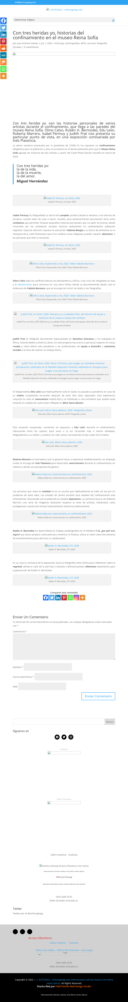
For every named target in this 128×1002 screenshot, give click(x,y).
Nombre (18, 667)
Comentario (20, 631)
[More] (82, 597)
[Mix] (3, 62)
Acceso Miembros (40, 938)
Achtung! (59, 43)
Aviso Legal (87, 950)
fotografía (102, 43)
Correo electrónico (23, 676)
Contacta (72, 854)
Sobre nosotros (59, 854)
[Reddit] (3, 48)
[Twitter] (52, 597)
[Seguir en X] (22, 931)
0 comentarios (31, 47)
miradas (17, 47)
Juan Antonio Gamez (27, 43)
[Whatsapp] (70, 597)
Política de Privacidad (68, 950)
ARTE (83, 43)
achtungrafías (72, 43)
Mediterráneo (25, 284)
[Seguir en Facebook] (15, 931)
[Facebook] (46, 597)
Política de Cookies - (46, 950)
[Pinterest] (64, 597)
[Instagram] (76, 597)
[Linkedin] (58, 597)
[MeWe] (3, 55)
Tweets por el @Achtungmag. (28, 913)
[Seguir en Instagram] (29, 931)
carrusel (91, 43)
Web (15, 686)
